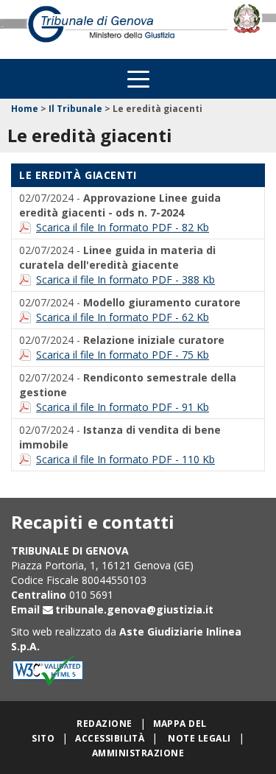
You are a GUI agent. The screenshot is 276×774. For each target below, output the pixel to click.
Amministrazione (138, 753)
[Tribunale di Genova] (115, 29)
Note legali (199, 738)
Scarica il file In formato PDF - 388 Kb (125, 279)
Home (24, 108)
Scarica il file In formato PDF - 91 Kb (122, 407)
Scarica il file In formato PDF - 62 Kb (122, 317)
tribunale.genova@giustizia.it (134, 609)
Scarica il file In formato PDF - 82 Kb (122, 227)
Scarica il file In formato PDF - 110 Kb (125, 459)
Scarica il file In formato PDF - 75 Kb (122, 355)
